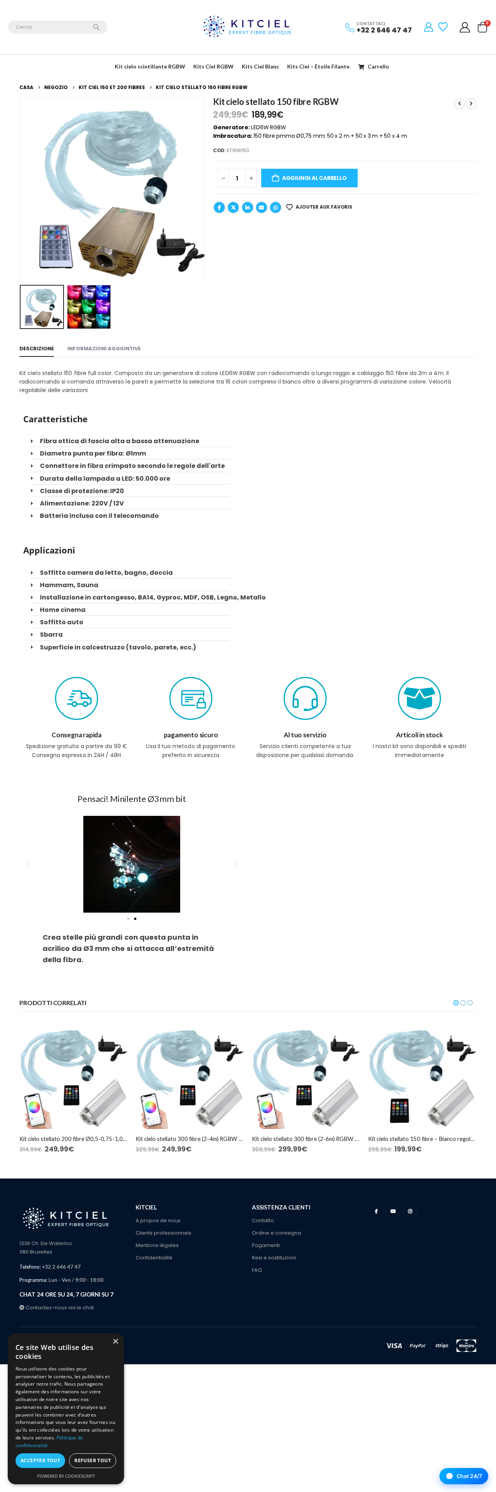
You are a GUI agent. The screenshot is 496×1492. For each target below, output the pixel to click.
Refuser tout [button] (92, 1460)
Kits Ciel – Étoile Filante (318, 66)
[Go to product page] (73, 1075)
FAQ (257, 1270)
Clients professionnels (163, 1233)
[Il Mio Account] (465, 27)
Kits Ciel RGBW (213, 66)
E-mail (261, 207)
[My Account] (428, 27)
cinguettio (233, 207)
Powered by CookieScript (66, 1476)
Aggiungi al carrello (314, 178)
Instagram (410, 1211)
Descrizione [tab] (36, 348)
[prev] (459, 103)
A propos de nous (158, 1220)
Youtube (393, 1211)
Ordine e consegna (276, 1233)
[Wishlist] (443, 27)
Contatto (263, 1220)
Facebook (219, 207)
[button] (21, 189)
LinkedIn (247, 207)
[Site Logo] (248, 27)
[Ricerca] (96, 27)
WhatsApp (275, 207)
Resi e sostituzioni (274, 1257)
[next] (471, 103)
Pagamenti (266, 1245)
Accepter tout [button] (40, 1460)
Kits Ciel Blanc (260, 66)
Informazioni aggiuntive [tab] (104, 348)
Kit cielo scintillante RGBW (150, 66)
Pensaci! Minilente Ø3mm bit (132, 798)
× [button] (115, 1342)
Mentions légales (157, 1245)
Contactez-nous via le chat (59, 1307)
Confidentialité (154, 1257)
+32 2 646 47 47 (384, 30)
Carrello (378, 66)
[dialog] (66, 1408)
